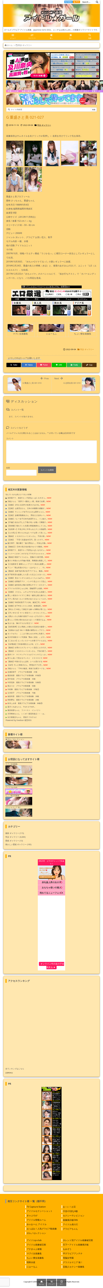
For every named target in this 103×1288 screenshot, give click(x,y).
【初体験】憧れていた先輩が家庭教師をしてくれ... (27, 526)
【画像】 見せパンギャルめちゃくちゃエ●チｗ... (26, 578)
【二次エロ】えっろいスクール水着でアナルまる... (27, 640)
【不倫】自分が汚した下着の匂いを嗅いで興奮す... (27, 522)
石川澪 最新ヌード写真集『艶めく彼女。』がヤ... (27, 637)
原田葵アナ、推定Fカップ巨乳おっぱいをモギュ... (27, 498)
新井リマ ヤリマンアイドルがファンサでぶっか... (27, 654)
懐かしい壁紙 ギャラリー (18, 844)
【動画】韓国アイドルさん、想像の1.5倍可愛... (26, 557)
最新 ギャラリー (14, 833)
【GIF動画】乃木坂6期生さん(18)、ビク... (24, 644)
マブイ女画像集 (34, 1253)
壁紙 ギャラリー (14, 840)
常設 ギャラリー (25, 45)
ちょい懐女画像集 (35, 1257)
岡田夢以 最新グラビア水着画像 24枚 (23, 700)
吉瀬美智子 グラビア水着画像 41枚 (22, 672)
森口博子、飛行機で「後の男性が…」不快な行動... (27, 543)
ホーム (10, 45)
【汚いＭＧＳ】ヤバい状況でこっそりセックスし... (27, 613)
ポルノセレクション (36, 1233)
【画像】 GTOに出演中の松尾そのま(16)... (24, 505)
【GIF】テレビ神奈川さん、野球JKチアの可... (25, 665)
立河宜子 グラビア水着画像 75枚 (22, 693)
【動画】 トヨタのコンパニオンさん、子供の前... (27, 536)
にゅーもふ (32, 1266)
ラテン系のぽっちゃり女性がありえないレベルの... (27, 599)
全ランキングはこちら (14, 1068)
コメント (10, 438)
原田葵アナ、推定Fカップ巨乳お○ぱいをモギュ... (27, 550)
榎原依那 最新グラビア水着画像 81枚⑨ (24, 675)
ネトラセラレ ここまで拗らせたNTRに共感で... (26, 633)
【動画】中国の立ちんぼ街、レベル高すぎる (25, 661)
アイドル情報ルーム (36, 1219)
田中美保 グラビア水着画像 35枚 (22, 679)
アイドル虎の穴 (70, 1224)
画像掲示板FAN (70, 1220)
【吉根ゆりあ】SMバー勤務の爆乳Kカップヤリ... (26, 630)
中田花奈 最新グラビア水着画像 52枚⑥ (24, 682)
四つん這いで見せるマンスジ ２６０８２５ (25, 658)
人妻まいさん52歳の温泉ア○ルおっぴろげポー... (26, 616)
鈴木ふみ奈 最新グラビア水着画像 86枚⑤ (25, 703)
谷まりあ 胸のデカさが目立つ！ (21, 623)
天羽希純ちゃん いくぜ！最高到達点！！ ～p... (26, 713)
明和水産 (31, 1262)
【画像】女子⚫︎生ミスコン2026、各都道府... (25, 606)
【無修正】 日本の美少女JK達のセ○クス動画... (25, 546)
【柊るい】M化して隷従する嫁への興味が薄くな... (27, 609)
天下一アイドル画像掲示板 (76, 1244)
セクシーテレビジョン (73, 1215)
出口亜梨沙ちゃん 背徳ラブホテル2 (22, 717)
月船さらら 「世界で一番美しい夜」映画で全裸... (27, 501)
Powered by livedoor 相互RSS (19, 720)
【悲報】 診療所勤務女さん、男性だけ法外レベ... (27, 515)
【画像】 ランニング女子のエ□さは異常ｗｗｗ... (26, 512)
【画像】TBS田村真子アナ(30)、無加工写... (24, 602)
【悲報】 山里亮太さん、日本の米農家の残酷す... (27, 508)
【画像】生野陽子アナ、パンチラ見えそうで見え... (27, 581)
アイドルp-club (34, 1240)
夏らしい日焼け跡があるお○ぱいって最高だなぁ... (27, 619)
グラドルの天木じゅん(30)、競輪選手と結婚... (25, 588)
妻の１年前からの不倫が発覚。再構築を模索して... (27, 560)
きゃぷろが (32, 1215)
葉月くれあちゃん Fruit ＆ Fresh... (21, 707)
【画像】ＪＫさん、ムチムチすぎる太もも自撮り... (27, 592)
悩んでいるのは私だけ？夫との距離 (18, 494)
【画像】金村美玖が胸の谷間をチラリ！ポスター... (27, 585)
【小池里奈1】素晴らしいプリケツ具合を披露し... (27, 564)
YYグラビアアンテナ (72, 1253)
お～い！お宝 (69, 1206)
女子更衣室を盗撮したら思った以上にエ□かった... (27, 574)
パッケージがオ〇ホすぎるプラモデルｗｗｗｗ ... (27, 553)
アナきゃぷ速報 (34, 1249)
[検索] (97, 2)
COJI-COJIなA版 (70, 1211)
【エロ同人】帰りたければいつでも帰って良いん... (27, 532)
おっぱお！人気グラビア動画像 (42, 1228)
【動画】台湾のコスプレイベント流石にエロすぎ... (27, 647)
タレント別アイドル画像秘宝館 (78, 1240)
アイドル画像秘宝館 (36, 1244)
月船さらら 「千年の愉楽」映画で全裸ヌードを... (27, 668)
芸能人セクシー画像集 (73, 1266)
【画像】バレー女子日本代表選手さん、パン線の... (27, 519)
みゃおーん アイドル (37, 1224)
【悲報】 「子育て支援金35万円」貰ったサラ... (26, 539)
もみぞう (67, 1249)
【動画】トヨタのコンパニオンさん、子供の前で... (27, 651)
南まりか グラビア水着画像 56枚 (22, 686)
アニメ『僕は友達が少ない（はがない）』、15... (26, 567)
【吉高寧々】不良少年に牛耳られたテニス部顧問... (27, 529)
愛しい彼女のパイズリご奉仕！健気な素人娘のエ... (27, 595)
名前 (8, 467)
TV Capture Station (36, 1206)
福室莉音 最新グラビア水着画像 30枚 (23, 696)
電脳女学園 (68, 1257)
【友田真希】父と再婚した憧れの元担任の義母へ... (27, 626)
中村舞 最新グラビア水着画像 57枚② (23, 689)
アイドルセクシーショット (39, 1211)
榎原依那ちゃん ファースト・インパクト (24, 710)
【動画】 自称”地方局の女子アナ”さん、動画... (26, 571)
